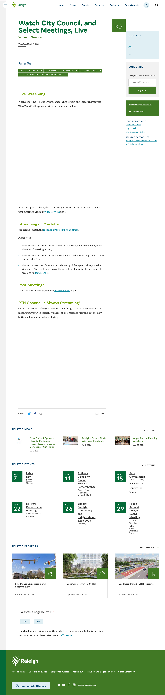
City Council (131, 128)
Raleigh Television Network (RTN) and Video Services (141, 142)
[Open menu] (6, 5)
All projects (148, 547)
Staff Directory (126, 671)
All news (150, 430)
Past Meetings (89, 70)
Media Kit (78, 671)
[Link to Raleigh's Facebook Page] (69, 685)
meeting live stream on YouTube (60, 229)
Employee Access (60, 671)
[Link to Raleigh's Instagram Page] (74, 685)
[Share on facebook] (35, 413)
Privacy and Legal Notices (101, 671)
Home (61, 5)
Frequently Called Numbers (33, 685)
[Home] (19, 5)
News (73, 5)
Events (85, 5)
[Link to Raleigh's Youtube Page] (63, 685)
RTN (130, 54)
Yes (25, 621)
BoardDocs (40, 272)
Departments (132, 5)
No (38, 621)
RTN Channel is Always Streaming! (41, 74)
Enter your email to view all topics (142, 75)
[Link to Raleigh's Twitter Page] (58, 685)
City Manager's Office (135, 132)
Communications (133, 125)
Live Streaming (29, 70)
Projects (114, 5)
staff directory (66, 635)
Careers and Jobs (38, 671)
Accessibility (18, 671)
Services (99, 5)
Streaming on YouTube (59, 70)
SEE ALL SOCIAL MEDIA (87, 685)
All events (149, 465)
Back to (140, 105)
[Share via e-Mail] (41, 413)
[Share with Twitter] (29, 413)
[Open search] (146, 5)
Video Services (52, 211)
